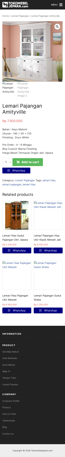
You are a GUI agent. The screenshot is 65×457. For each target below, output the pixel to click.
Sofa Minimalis (9, 358)
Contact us (8, 433)
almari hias (49, 180)
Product (6, 407)
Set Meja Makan (10, 351)
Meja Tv (6, 371)
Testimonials (8, 420)
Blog (4, 427)
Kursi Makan (8, 364)
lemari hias (29, 184)
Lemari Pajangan (20, 16)
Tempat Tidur (9, 377)
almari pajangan (11, 184)
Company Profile (10, 401)
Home (5, 16)
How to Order (9, 414)
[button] (57, 26)
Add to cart (30, 162)
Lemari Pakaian (10, 384)
